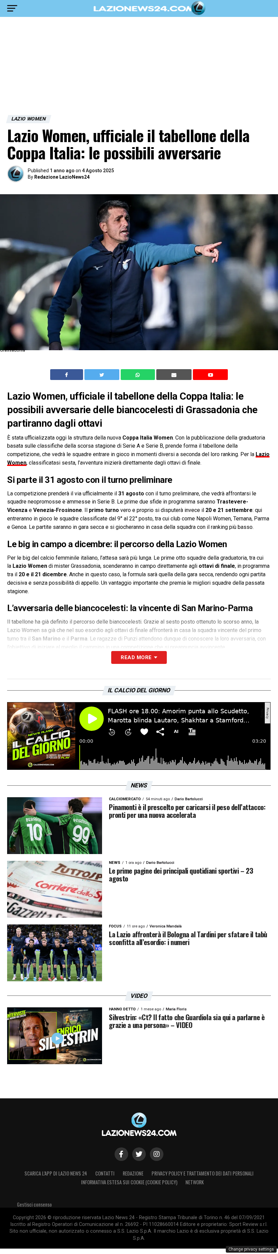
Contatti (105, 1173)
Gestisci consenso (34, 1204)
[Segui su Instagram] (156, 1154)
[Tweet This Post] (102, 374)
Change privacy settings (251, 1249)
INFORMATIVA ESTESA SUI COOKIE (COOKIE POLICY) (129, 1182)
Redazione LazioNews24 (62, 177)
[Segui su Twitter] (139, 1154)
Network (194, 1182)
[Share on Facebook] (67, 374)
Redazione (133, 1173)
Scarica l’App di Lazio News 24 (55, 1173)
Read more (136, 657)
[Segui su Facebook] (121, 1154)
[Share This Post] (139, 374)
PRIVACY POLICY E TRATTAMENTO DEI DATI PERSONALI (203, 1173)
